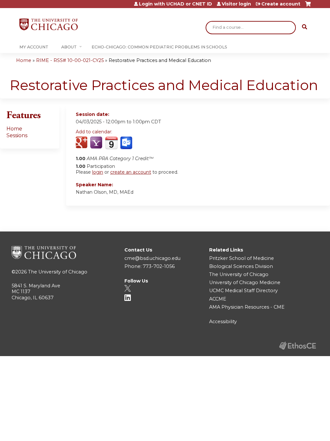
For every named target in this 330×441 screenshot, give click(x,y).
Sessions (16, 135)
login (97, 172)
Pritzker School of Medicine (241, 258)
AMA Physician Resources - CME (247, 307)
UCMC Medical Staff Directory (243, 290)
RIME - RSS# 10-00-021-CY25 (70, 60)
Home (23, 60)
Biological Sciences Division (241, 266)
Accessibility (223, 321)
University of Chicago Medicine (244, 282)
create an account (130, 172)
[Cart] (308, 6)
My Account (33, 47)
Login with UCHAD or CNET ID (175, 4)
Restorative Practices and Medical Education (160, 60)
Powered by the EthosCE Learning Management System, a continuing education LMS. (297, 345)
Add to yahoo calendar (96, 143)
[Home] (48, 24)
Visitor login (236, 4)
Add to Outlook (126, 143)
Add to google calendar (82, 143)
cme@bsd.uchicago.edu (152, 258)
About (69, 47)
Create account (280, 4)
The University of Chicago (57, 272)
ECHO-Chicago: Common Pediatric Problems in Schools (159, 47)
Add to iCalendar (111, 142)
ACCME (217, 299)
